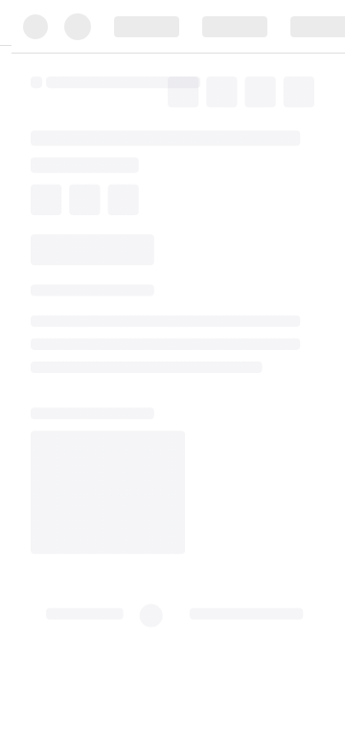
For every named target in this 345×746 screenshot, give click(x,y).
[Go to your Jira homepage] (99, 123)
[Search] (138, 123)
